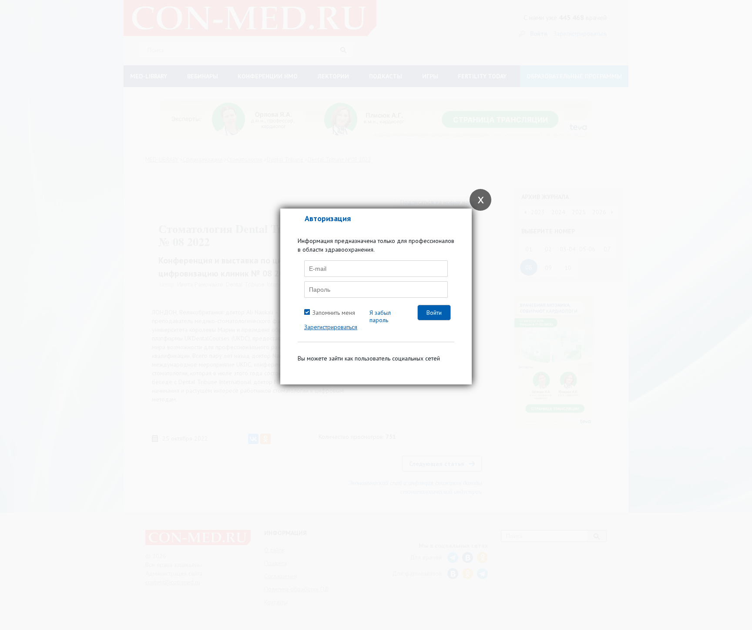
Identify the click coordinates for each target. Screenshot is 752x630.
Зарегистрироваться (330, 327)
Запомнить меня (333, 313)
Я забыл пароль (380, 316)
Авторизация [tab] (328, 218)
